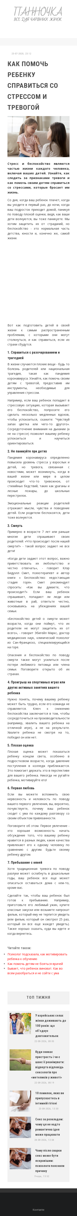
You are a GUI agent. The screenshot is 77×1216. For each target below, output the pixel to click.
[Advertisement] (41, 29)
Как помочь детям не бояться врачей (35, 964)
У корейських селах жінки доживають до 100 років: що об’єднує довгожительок (50, 1026)
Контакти (38, 1210)
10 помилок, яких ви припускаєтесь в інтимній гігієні (49, 1098)
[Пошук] (68, 42)
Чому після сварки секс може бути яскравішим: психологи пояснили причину (49, 1161)
